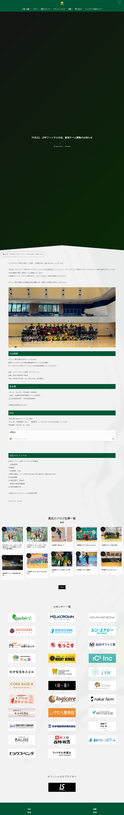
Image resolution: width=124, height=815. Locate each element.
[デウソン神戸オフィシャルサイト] (62, 3)
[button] (119, 2)
